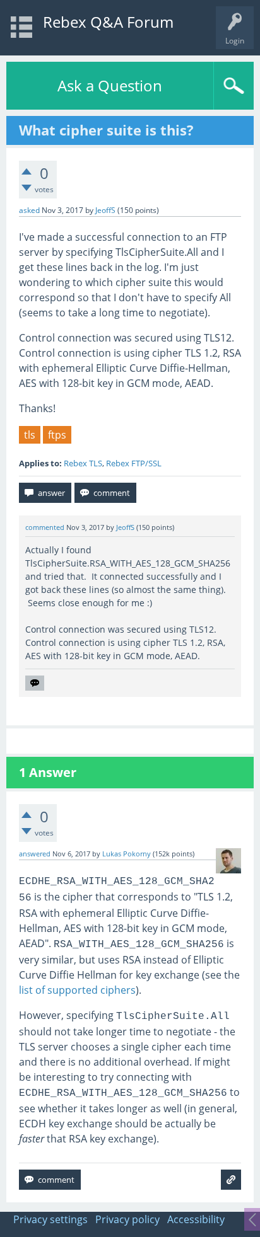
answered (34, 853)
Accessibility (196, 1219)
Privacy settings (50, 1219)
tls (29, 435)
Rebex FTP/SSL (134, 463)
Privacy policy (127, 1219)
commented (44, 527)
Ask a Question (109, 85)
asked (29, 210)
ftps (57, 435)
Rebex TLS (83, 463)
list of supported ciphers (77, 990)
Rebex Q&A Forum (108, 21)
